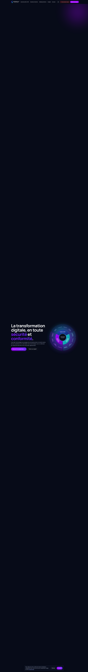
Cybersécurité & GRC (25, 1)
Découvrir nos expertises (18, 349)
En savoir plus (31, 669)
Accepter (59, 668)
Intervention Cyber (65, 1)
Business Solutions (34, 1)
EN (58, 1)
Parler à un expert (74, 1)
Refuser (53, 668)
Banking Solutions (42, 1)
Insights (49, 1)
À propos (53, 1)
